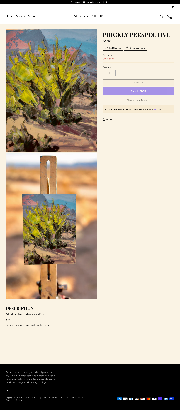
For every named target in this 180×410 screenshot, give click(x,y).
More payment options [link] (138, 100)
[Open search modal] (161, 16)
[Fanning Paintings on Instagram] (173, 7)
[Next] (116, 2)
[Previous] (64, 2)
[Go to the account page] (167, 16)
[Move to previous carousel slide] (166, 355)
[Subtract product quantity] (113, 73)
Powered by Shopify (14, 400)
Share (109, 119)
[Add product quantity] (105, 73)
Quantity (107, 67)
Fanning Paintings (28, 397)
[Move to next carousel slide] (172, 355)
